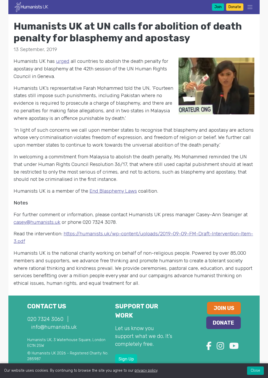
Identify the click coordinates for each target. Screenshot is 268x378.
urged (62, 61)
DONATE (223, 323)
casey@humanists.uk (37, 222)
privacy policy (146, 370)
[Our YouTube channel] (234, 347)
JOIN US (224, 308)
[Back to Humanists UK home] (31, 6)
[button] (248, 7)
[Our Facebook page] (209, 347)
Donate (234, 7)
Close (255, 370)
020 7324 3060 (45, 319)
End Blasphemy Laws (113, 191)
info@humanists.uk (54, 327)
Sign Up (126, 359)
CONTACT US (46, 306)
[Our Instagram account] (220, 347)
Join (218, 7)
